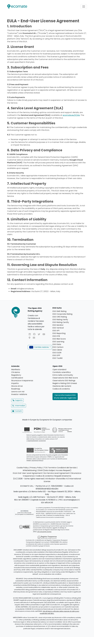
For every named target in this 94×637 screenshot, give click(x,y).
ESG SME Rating (59, 311)
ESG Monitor (58, 325)
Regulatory (16, 375)
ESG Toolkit (58, 358)
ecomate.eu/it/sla (71, 115)
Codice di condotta (61, 388)
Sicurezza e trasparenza (22, 380)
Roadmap (15, 388)
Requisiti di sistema (62, 476)
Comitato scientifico (62, 372)
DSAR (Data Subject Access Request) (54, 470)
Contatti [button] (18, 411)
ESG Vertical (58, 327)
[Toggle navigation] (83, 6)
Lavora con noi (17, 391)
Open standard (59, 369)
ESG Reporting (59, 333)
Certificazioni (17, 377)
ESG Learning (58, 341)
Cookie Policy (23, 467)
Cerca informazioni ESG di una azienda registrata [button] (65, 396)
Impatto (15, 383)
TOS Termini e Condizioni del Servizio (60, 467)
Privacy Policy (36, 467)
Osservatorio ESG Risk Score (65, 377)
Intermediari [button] (20, 405)
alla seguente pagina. (44, 532)
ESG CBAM (57, 350)
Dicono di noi (17, 386)
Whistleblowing (29, 470)
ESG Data (57, 344)
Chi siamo (15, 372)
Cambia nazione (41, 347)
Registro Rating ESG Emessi (65, 383)
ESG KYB (56, 336)
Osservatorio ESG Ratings (64, 380)
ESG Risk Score (59, 339)
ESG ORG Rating (60, 316)
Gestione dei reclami (62, 386)
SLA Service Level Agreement (57, 473)
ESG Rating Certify (61, 322)
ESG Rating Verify (60, 319)
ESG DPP (56, 355)
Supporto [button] (19, 400)
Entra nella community (63, 375)
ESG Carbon (58, 347)
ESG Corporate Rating (62, 314)
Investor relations (19, 394)
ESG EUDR (57, 352)
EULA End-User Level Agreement (27, 473)
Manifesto (15, 369)
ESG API (56, 330)
